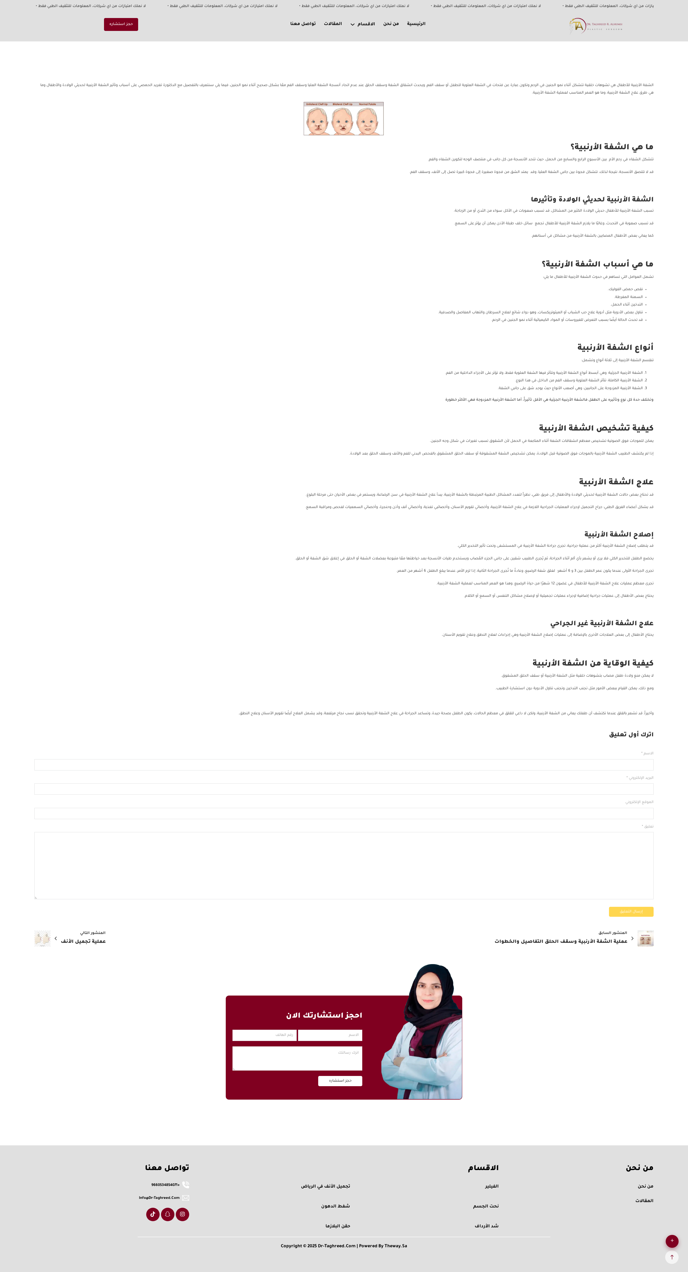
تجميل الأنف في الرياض (325, 1186)
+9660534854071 (165, 1185)
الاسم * (647, 754)
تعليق (648, 827)
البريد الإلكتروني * (640, 778)
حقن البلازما (337, 1226)
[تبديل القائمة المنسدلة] (352, 24)
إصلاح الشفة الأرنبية (620, 546)
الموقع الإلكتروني (639, 802)
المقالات (333, 24)
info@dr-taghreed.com (159, 1198)
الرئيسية (416, 24)
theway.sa (396, 1246)
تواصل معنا (303, 24)
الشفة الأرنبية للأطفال (624, 211)
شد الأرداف (487, 1226)
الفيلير (492, 1186)
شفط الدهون (335, 1206)
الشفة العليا (549, 172)
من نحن (391, 24)
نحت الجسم (486, 1206)
